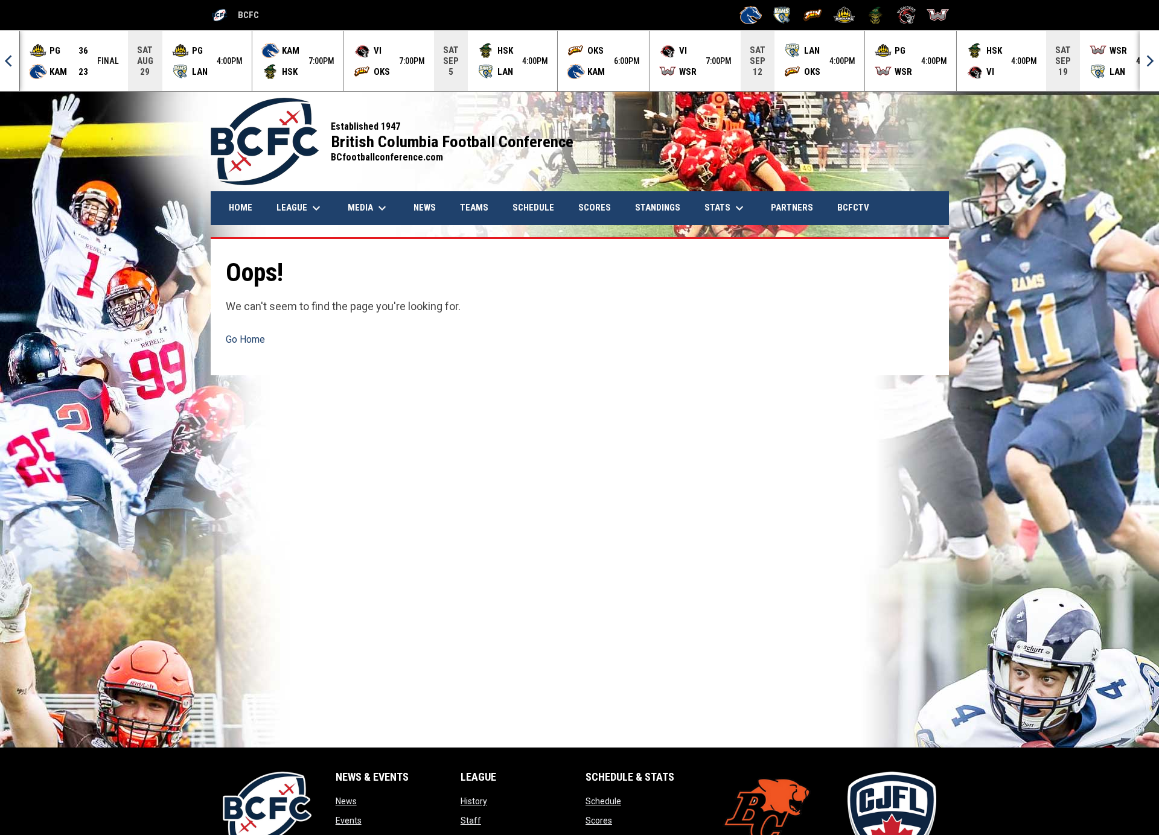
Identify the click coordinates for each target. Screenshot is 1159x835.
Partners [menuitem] (792, 207)
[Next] (1149, 61)
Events (349, 820)
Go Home (245, 339)
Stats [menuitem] (725, 208)
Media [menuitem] (368, 208)
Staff (471, 820)
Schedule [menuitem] (533, 207)
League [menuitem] (300, 208)
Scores (599, 820)
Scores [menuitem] (594, 207)
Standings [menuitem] (657, 207)
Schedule (603, 801)
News (346, 801)
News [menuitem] (429, 207)
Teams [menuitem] (474, 207)
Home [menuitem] (240, 207)
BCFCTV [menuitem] (853, 207)
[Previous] (9, 61)
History (474, 801)
